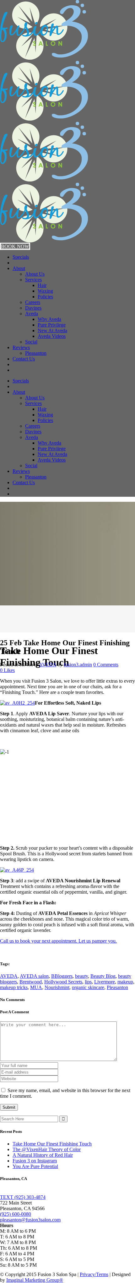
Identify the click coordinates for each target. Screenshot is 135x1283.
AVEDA (47, 664)
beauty (81, 976)
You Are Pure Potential (35, 1166)
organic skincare (88, 987)
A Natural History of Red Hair (43, 1155)
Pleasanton (117, 987)
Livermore (104, 981)
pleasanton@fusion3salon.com (30, 1219)
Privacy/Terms (94, 1274)
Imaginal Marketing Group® (34, 1280)
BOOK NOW (15, 246)
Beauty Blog (103, 976)
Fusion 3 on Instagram (35, 1160)
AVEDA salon (34, 976)
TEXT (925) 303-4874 (23, 1197)
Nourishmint (57, 987)
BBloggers (62, 976)
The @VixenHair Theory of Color (47, 1149)
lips (88, 981)
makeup (125, 981)
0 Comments (105, 664)
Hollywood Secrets (63, 981)
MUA (36, 987)
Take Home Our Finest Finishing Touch (52, 1143)
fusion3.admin (78, 664)
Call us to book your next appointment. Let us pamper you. (58, 941)
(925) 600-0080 (15, 1214)
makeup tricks (14, 987)
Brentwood (30, 981)
